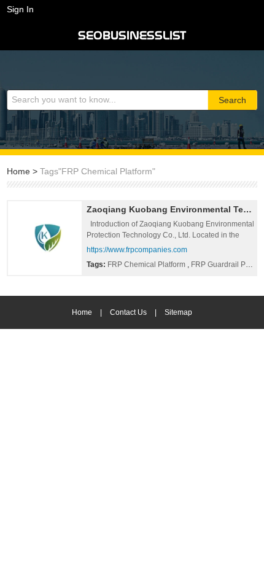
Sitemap (178, 312)
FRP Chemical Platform (147, 264)
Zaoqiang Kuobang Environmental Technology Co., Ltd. (171, 209)
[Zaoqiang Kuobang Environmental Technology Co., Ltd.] (45, 238)
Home (18, 171)
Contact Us (128, 312)
